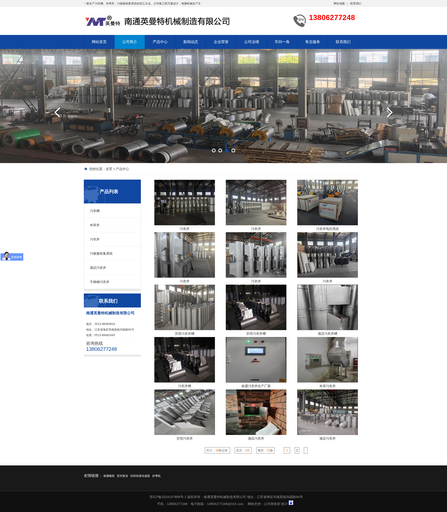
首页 (109, 169)
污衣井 (95, 239)
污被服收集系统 (101, 253)
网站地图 (339, 3)
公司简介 (129, 42)
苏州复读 (122, 476)
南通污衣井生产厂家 (256, 386)
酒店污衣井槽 (327, 333)
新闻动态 (190, 42)
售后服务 (312, 42)
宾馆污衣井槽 (184, 333)
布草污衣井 (327, 386)
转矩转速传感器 (140, 476)
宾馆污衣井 (184, 438)
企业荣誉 (221, 42)
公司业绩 (251, 42)
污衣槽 (95, 211)
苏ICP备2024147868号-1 (168, 497)
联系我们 (355, 3)
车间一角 (282, 42)
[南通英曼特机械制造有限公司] (158, 20)
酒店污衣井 (98, 268)
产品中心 (160, 42)
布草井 (95, 225)
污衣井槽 (184, 386)
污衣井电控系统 (327, 229)
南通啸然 (109, 476)
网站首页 (99, 42)
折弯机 (156, 476)
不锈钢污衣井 (99, 282)
